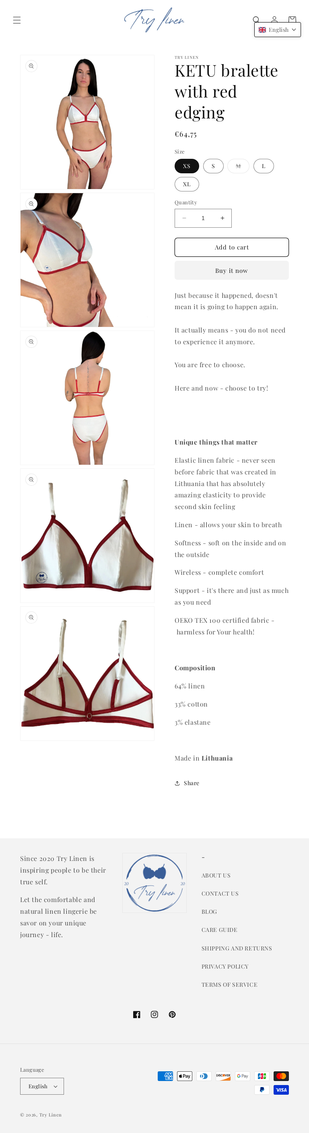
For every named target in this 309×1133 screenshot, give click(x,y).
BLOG (209, 911)
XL (187, 184)
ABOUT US (216, 875)
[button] (17, 20)
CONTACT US (220, 893)
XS (187, 166)
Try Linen (50, 1115)
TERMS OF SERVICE (230, 984)
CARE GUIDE (220, 929)
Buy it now (231, 270)
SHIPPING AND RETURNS (237, 948)
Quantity (186, 202)
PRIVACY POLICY (225, 966)
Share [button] (192, 783)
